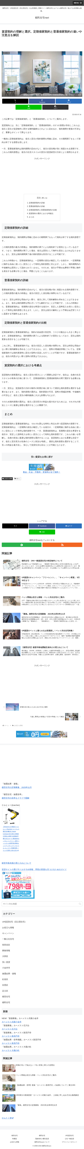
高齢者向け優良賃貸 (42, 1139)
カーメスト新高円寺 (10, 1036)
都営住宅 (14, 1135)
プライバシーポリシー (69, 1142)
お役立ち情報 (8, 478)
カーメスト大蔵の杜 (10, 1050)
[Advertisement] (42, 44)
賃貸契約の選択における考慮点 (41, 213)
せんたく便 (7, 1118)
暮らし (18, 478)
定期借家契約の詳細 (37, 203)
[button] (55, 107)
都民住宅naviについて (42, 1142)
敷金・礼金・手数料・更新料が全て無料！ (41, 472)
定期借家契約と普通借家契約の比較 (43, 210)
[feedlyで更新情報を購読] (22, 545)
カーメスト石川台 (10, 1029)
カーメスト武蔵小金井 (11, 1022)
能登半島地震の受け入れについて (16, 863)
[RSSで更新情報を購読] (62, 545)
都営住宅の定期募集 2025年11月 (17, 787)
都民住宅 (42, 1135)
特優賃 (14, 1139)
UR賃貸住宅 (69, 1135)
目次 (39, 198)
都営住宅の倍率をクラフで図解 (15, 798)
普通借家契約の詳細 (37, 206)
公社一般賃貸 (69, 1139)
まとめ (31, 217)
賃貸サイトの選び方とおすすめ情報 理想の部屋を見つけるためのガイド (34, 869)
